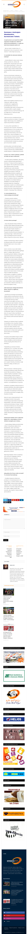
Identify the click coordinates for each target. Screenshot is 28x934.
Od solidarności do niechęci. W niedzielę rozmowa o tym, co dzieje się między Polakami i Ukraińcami (8, 635)
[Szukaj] (24, 4)
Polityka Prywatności (13, 927)
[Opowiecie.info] (14, 4)
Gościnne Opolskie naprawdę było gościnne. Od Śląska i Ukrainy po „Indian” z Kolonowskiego (8, 617)
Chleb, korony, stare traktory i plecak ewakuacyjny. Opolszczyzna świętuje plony (8, 599)
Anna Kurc (12, 565)
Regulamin (6, 929)
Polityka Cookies (21, 927)
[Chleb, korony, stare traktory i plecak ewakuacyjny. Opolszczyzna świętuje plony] (8, 592)
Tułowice (7, 17)
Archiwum (6, 927)
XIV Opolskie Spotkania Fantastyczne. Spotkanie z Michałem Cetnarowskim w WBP (8, 553)
